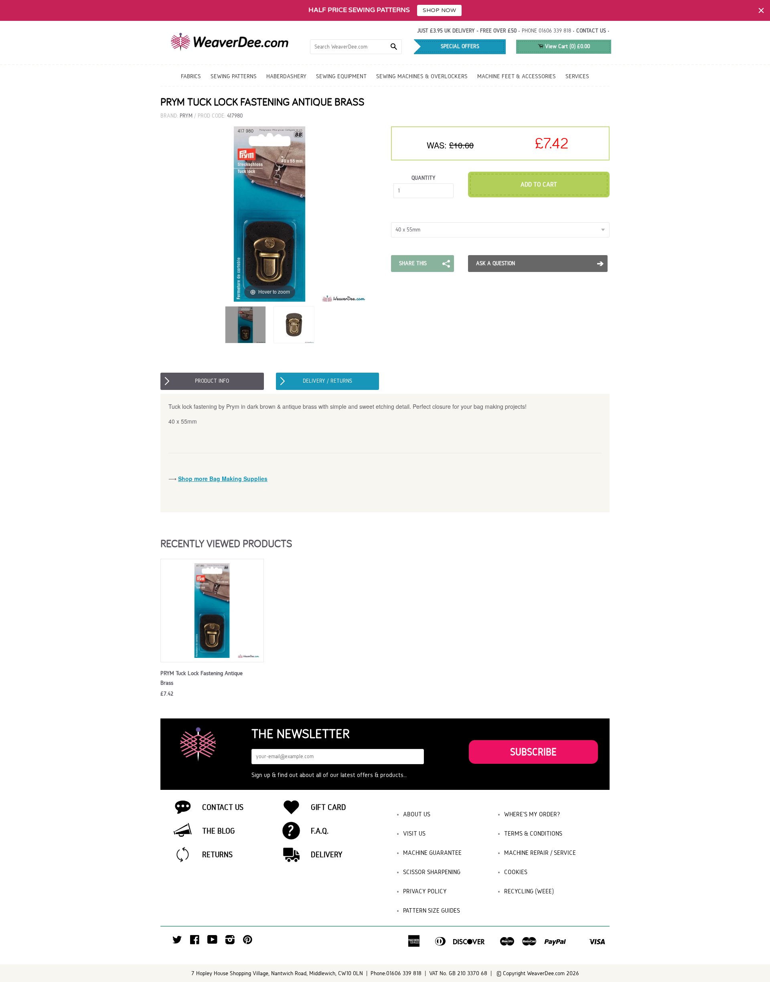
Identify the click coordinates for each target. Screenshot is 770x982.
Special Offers (460, 46)
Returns (217, 854)
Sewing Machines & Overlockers (422, 76)
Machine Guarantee (432, 852)
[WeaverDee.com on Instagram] (230, 942)
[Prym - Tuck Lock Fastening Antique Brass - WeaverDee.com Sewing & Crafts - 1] (245, 324)
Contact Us (222, 807)
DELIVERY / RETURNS (327, 381)
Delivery (326, 854)
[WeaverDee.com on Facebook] (195, 942)
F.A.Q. (319, 830)
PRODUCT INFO (212, 381)
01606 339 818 (555, 31)
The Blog (218, 830)
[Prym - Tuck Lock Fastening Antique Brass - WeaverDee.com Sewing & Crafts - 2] (294, 324)
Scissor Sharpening (431, 871)
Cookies (515, 871)
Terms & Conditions (533, 833)
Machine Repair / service (540, 852)
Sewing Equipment (341, 76)
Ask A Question (495, 263)
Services (577, 76)
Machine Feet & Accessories (516, 76)
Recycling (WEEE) (529, 891)
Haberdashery (286, 76)
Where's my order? (532, 814)
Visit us (414, 833)
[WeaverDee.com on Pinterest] (248, 942)
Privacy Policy (425, 891)
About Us (416, 814)
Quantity (423, 178)
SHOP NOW (439, 10)
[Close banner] (761, 10)
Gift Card (328, 807)
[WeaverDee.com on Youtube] (212, 942)
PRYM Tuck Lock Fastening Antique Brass (201, 678)
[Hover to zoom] (270, 214)
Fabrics (191, 76)
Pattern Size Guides (431, 910)
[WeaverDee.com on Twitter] (177, 942)
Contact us (591, 31)
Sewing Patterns (234, 76)
